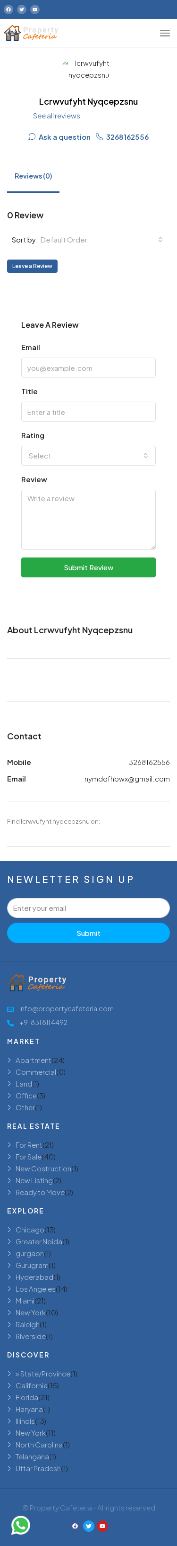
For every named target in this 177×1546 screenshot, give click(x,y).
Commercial (36, 1071)
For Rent (29, 1144)
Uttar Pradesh (38, 1468)
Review (34, 479)
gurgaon (30, 1253)
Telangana (32, 1456)
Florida (27, 1397)
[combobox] (101, 240)
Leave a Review (32, 266)
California (32, 1385)
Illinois (25, 1420)
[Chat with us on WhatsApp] (20, 1525)
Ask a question (64, 136)
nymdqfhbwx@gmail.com (127, 778)
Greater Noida (39, 1241)
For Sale (29, 1156)
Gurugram (32, 1264)
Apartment (33, 1059)
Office (26, 1095)
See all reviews (56, 115)
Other (25, 1107)
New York (31, 1312)
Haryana (29, 1408)
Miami (25, 1300)
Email (30, 346)
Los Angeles (36, 1288)
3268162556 (127, 136)
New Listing (34, 1180)
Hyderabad (34, 1276)
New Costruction (43, 1168)
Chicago (30, 1229)
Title (29, 390)
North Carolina (39, 1444)
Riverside (31, 1335)
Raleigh (28, 1324)
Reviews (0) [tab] (33, 175)
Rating (32, 435)
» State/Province (43, 1373)
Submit (88, 932)
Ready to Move (40, 1191)
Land (24, 1083)
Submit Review (88, 567)
